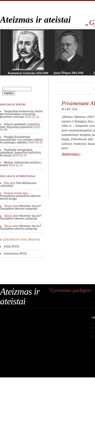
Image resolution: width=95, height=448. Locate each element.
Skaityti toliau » (71, 154)
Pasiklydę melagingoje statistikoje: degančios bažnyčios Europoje (20, 152)
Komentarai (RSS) (15, 253)
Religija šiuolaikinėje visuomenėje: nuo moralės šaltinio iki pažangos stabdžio (21, 139)
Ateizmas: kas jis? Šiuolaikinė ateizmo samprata (20, 207)
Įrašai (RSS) (11, 246)
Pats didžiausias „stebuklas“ (18, 184)
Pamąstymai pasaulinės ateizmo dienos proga (20, 197)
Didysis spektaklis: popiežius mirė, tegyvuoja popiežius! (20, 126)
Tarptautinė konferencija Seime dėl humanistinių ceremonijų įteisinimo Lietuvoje (21, 114)
